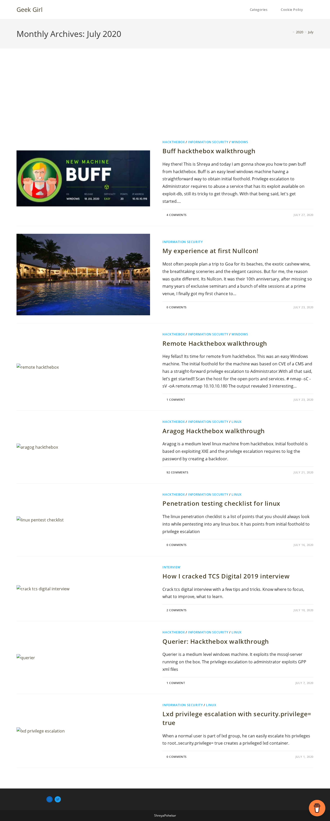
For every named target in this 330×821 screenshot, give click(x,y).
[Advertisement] (165, 100)
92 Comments (177, 472)
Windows (240, 142)
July (311, 32)
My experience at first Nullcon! (210, 250)
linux (237, 422)
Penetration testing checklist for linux (221, 503)
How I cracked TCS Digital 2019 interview (226, 576)
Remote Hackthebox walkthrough (214, 343)
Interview (171, 567)
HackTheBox (173, 142)
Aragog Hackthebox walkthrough (213, 430)
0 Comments (177, 307)
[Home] (289, 32)
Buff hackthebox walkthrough (208, 151)
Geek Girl (29, 9)
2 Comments (177, 610)
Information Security (208, 142)
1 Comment (176, 399)
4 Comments (177, 215)
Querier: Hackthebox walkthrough (215, 641)
